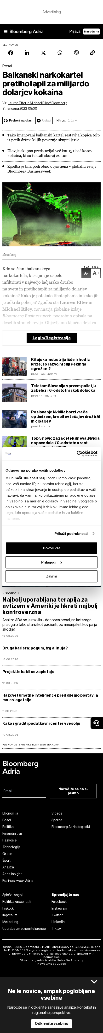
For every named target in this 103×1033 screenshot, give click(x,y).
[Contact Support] (97, 723)
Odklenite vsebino (51, 1023)
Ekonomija (10, 813)
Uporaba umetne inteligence (24, 928)
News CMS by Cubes (51, 963)
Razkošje (9, 840)
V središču (10, 593)
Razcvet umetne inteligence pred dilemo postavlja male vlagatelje (50, 697)
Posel (6, 820)
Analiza (8, 867)
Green (7, 854)
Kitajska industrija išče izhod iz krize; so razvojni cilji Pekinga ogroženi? (60, 364)
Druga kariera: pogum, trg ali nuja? (35, 648)
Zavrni (51, 576)
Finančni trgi (12, 833)
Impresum (9, 915)
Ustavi (46, 120)
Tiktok (57, 928)
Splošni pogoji (12, 895)
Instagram (59, 908)
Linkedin (58, 922)
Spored (57, 820)
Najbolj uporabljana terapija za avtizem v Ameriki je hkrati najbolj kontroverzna (50, 606)
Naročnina (91, 31)
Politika (8, 827)
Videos (57, 813)
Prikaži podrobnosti (71, 534)
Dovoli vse (51, 548)
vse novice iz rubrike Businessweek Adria (30, 744)
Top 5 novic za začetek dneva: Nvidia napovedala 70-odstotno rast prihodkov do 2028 (65, 443)
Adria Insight (12, 874)
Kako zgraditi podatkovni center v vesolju (41, 723)
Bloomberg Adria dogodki (71, 827)
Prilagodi (48, 562)
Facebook (59, 902)
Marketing (10, 922)
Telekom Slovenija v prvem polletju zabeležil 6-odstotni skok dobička (63, 388)
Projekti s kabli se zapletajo (28, 671)
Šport (6, 860)
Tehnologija (11, 847)
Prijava (74, 31)
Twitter (57, 915)
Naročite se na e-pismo (73, 791)
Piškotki (8, 908)
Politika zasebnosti (16, 902)
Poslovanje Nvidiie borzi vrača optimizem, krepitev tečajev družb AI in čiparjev (65, 416)
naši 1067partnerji (30, 478)
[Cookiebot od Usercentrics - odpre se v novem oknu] (76, 453)
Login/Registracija (52, 338)
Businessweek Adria (17, 881)
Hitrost (61, 120)
